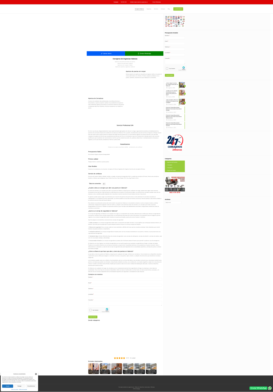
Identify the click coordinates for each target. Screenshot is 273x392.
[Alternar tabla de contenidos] (103, 184)
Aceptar (7, 386)
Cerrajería (169, 165)
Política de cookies (14, 389)
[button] (36, 374)
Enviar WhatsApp (145, 53)
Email (90, 282)
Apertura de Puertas (172, 162)
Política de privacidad (23, 389)
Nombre (90, 277)
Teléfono (90, 288)
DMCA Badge (136, 388)
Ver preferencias (31, 386)
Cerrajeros (169, 167)
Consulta (90, 300)
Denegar (19, 386)
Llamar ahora (107, 53)
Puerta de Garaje (171, 170)
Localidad (91, 294)
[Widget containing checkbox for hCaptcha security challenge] (99, 310)
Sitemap (153, 387)
